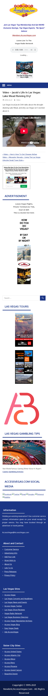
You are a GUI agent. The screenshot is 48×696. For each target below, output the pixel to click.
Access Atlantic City (12, 655)
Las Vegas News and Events (15, 602)
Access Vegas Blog (12, 624)
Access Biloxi (9, 659)
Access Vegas (10, 595)
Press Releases (10, 571)
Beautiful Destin (11, 674)
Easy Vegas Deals (11, 628)
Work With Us (10, 560)
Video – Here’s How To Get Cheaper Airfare (20, 154)
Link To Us (8, 568)
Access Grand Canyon (13, 670)
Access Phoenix (10, 666)
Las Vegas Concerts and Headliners (18, 599)
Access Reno (9, 663)
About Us (8, 564)
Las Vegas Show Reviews (14, 610)
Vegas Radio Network (13, 613)
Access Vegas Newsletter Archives (18, 621)
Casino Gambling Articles (13, 472)
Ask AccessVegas (11, 632)
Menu (9, 85)
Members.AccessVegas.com (24, 35)
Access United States (13, 651)
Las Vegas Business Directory (16, 617)
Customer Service (11, 549)
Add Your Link (9, 557)
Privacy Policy (9, 575)
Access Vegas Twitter (13, 606)
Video (18, 100)
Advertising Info (10, 553)
